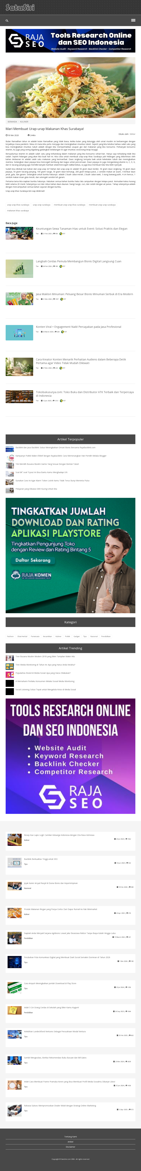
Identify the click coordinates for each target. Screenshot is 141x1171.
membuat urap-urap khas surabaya (69, 204)
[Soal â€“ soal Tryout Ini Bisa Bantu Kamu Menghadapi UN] (12, 473)
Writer (132, 134)
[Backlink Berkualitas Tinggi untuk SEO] (17, 862)
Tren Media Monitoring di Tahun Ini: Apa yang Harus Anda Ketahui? (45, 664)
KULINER (24, 121)
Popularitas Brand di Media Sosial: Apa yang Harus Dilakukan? (43, 673)
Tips (37, 233)
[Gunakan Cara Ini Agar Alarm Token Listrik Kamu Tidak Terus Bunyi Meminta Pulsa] (12, 482)
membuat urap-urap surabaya (102, 204)
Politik (67, 636)
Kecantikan (47, 636)
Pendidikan (106, 636)
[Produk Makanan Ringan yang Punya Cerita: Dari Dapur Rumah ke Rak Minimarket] (17, 912)
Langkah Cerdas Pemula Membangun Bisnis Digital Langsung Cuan (78, 261)
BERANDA (12, 121)
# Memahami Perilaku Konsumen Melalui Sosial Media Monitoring (45, 681)
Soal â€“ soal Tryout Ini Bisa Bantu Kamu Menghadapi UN (41, 472)
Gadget (77, 636)
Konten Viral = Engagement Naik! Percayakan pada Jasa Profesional (78, 327)
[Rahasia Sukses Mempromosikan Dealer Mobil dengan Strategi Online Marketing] (17, 1110)
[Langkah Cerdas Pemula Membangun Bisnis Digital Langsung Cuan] (19, 268)
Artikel (70, 1141)
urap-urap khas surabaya (18, 204)
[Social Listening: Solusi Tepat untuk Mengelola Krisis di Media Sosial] (12, 694)
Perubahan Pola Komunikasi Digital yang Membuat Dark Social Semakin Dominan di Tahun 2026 (67, 957)
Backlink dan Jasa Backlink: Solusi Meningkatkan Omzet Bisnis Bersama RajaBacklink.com (55, 447)
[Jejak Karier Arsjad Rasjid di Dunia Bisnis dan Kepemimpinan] (17, 885)
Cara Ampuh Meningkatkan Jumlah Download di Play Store (50, 983)
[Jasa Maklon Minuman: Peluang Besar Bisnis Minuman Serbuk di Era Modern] (19, 298)
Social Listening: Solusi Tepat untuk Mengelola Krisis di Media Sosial (46, 689)
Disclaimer (70, 1147)
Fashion (10, 636)
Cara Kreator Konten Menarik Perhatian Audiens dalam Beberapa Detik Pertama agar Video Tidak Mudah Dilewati (81, 361)
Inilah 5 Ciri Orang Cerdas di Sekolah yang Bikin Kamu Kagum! (51, 1007)
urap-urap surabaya (41, 204)
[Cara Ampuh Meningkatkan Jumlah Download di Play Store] (17, 987)
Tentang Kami (70, 1136)
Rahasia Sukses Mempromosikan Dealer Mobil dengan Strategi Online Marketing (60, 1105)
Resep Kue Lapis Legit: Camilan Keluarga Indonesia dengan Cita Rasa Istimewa (59, 835)
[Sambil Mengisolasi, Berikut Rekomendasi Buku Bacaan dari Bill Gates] (17, 1060)
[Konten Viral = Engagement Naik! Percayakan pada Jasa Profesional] (19, 332)
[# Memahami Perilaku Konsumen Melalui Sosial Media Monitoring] (12, 686)
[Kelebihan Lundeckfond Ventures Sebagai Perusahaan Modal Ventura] (17, 1034)
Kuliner (58, 636)
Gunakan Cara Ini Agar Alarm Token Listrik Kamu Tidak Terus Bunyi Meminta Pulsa (52, 480)
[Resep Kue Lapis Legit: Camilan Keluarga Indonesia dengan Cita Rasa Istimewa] (17, 839)
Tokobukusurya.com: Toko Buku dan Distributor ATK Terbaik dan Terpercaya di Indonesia (85, 394)
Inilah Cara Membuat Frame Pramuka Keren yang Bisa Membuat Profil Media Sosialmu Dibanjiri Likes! (69, 1081)
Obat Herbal (22, 636)
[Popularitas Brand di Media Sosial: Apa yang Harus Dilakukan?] (12, 674)
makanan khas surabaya (18, 210)
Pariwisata (35, 636)
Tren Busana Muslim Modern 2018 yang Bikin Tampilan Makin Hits (45, 656)
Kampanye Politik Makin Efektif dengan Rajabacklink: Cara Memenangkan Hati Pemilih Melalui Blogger (61, 455)
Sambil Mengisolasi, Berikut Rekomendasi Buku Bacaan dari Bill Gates (55, 1057)
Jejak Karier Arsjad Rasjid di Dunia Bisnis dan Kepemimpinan (51, 883)
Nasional (94, 636)
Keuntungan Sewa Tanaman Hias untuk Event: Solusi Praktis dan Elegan (81, 228)
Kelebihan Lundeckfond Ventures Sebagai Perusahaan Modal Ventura (55, 1031)
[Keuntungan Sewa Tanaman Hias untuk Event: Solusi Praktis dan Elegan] (19, 233)
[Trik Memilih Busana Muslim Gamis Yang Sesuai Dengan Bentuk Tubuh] (12, 465)
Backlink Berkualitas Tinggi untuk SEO (41, 859)
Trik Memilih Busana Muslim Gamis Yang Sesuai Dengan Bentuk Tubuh (47, 464)
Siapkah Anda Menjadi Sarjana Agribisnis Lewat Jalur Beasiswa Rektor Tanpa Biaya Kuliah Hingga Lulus (70, 933)
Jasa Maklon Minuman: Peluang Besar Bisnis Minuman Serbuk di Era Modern (84, 294)
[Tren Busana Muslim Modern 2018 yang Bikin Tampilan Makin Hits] (12, 657)
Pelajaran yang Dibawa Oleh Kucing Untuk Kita (36, 489)
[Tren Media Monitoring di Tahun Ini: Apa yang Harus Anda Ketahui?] (12, 666)
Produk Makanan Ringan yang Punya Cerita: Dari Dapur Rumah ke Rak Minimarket (60, 909)
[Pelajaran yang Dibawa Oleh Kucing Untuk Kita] (12, 490)
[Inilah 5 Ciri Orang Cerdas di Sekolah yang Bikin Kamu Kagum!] (17, 1010)
